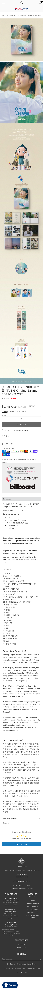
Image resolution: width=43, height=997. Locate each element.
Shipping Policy (32, 909)
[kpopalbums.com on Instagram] (25, 972)
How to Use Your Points (32, 916)
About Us (21, 944)
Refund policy (32, 912)
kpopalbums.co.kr (21, 877)
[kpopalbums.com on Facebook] (17, 972)
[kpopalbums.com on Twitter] (21, 972)
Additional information (10, 818)
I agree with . (17, 430)
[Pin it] (12, 444)
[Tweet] (7, 444)
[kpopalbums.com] (21, 9)
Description (7, 499)
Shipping (5, 412)
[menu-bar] (3, 3)
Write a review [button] (21, 844)
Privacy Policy (32, 907)
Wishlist (6, 436)
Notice (32, 901)
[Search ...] (22, 2)
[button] (5, 418)
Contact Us (21, 947)
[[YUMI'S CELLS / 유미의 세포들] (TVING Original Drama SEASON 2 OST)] (21, 39)
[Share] (3, 444)
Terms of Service (32, 904)
